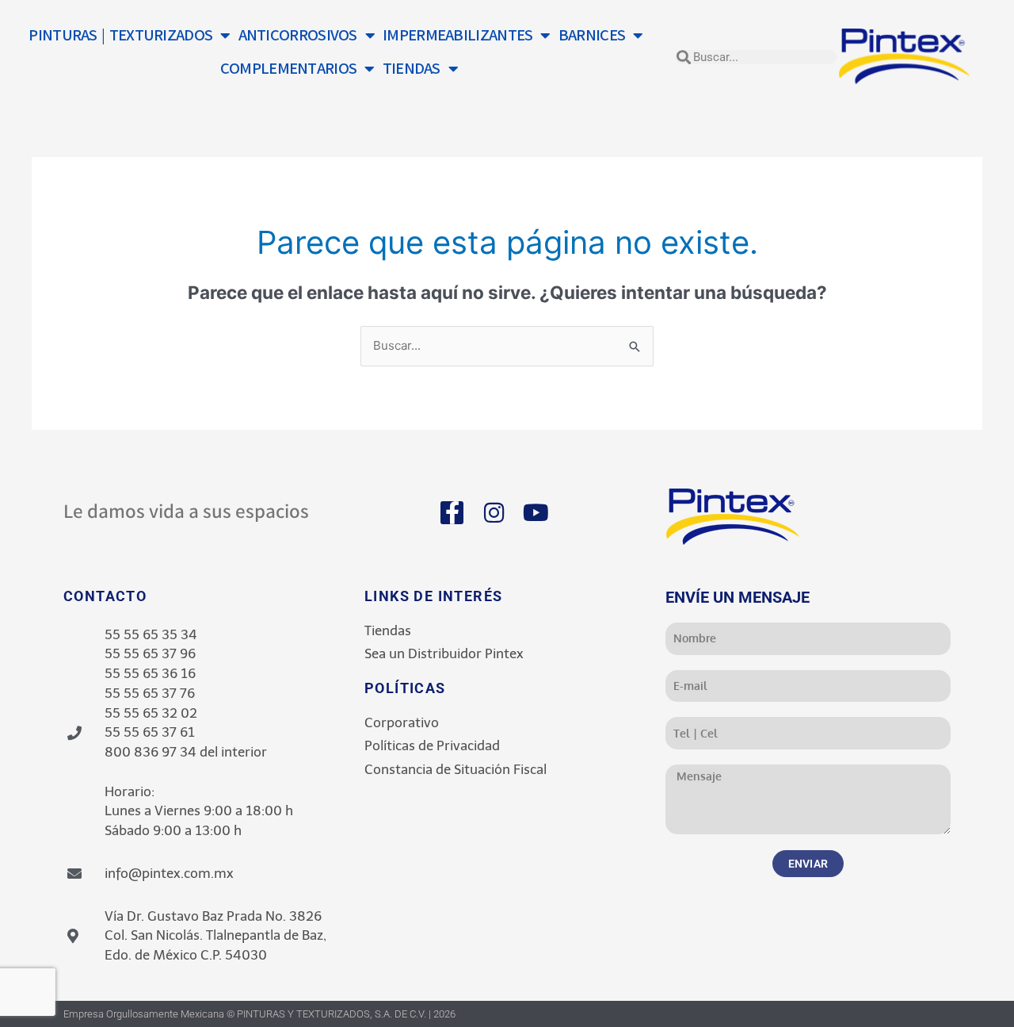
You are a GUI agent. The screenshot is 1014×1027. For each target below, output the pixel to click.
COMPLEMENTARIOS (288, 68)
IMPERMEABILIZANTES (457, 35)
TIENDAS (411, 68)
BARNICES (591, 35)
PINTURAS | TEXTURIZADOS (120, 35)
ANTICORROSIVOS (297, 35)
